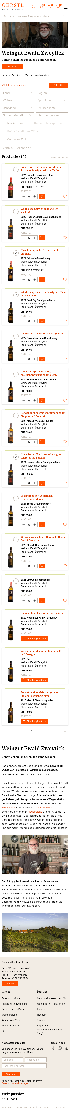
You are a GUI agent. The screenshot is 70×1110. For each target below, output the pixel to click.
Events (41, 1009)
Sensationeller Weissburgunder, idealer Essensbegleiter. (40, 694)
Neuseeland (35, 811)
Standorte (42, 1019)
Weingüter (16, 75)
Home (4, 75)
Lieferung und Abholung (15, 1003)
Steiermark (8, 807)
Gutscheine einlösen (13, 1009)
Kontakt (10, 983)
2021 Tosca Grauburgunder (36, 503)
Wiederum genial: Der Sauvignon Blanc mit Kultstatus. (43, 294)
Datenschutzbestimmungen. (15, 1083)
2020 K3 (25, 658)
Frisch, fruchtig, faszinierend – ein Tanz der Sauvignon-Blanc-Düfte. (41, 168)
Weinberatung (9, 1014)
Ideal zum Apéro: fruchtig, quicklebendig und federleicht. (39, 373)
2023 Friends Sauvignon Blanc (37, 174)
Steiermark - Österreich (33, 181)
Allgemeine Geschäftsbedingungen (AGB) (49, 1029)
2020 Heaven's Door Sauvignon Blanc (41, 216)
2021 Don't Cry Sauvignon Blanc (38, 300)
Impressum (43, 1107)
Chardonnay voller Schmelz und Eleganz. (39, 252)
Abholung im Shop (36, 638)
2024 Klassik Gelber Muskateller (38, 379)
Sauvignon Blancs (45, 807)
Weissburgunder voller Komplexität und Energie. (41, 652)
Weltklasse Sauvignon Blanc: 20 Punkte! (39, 210)
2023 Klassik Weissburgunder (37, 700)
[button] (65, 16)
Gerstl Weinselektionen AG (51, 998)
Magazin (41, 1014)
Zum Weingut (12, 66)
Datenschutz (59, 1107)
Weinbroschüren (11, 1025)
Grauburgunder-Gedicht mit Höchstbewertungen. (37, 497)
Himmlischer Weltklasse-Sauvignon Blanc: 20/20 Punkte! (41, 456)
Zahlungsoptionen (11, 998)
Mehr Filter (58, 85)
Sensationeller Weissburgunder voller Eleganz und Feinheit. (43, 414)
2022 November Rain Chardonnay (39, 338)
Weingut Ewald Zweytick (37, 75)
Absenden (11, 1073)
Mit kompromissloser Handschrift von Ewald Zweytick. (43, 538)
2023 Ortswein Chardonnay (35, 579)
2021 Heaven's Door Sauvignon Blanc (41, 462)
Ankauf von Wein (11, 1019)
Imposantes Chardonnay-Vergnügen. (42, 333)
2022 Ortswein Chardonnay (35, 258)
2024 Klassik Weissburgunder (37, 420)
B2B (4, 1030)
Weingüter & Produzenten (51, 1003)
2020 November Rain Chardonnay (39, 617)
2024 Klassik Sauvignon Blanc (37, 544)
